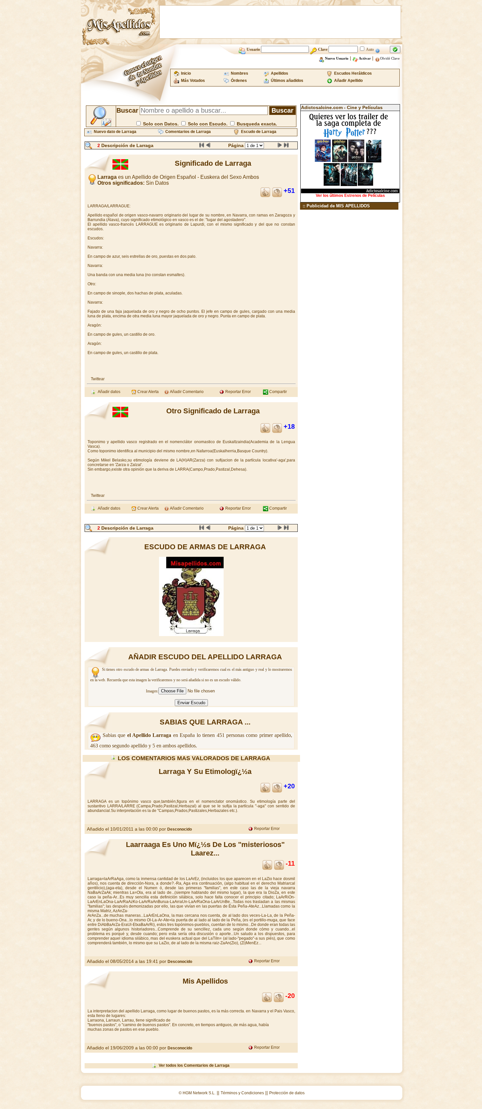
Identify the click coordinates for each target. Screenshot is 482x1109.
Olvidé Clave (390, 58)
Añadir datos (108, 391)
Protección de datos (287, 1093)
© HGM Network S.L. (197, 1093)
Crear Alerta (147, 391)
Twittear (98, 379)
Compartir (277, 391)
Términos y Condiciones (242, 1093)
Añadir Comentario (186, 391)
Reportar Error (237, 391)
